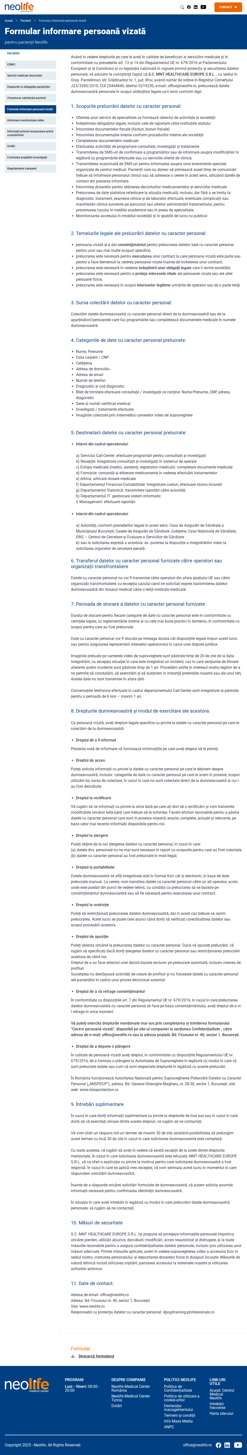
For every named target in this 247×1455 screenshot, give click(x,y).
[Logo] (27, 1385)
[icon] (196, 7)
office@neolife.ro (197, 1445)
